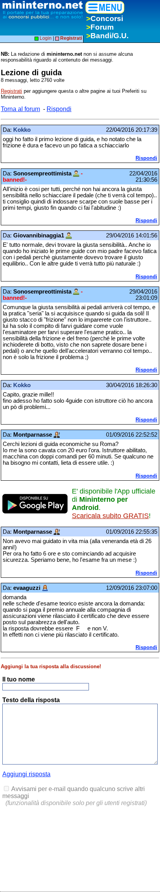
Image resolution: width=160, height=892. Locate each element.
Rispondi (59, 109)
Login (45, 38)
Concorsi (104, 18)
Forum (100, 27)
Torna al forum (20, 109)
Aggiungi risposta (26, 774)
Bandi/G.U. (107, 36)
